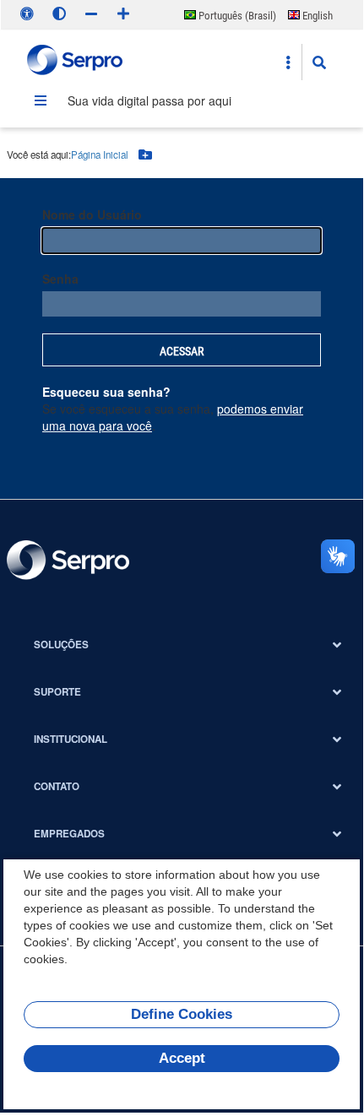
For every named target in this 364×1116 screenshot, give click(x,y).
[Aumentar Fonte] (123, 13)
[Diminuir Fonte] (91, 13)
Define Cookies (181, 1014)
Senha (60, 278)
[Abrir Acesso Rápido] (288, 62)
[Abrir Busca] (319, 62)
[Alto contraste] (59, 13)
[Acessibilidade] (27, 13)
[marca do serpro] (75, 62)
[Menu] (40, 100)
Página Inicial (99, 154)
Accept (182, 1058)
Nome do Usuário (92, 214)
